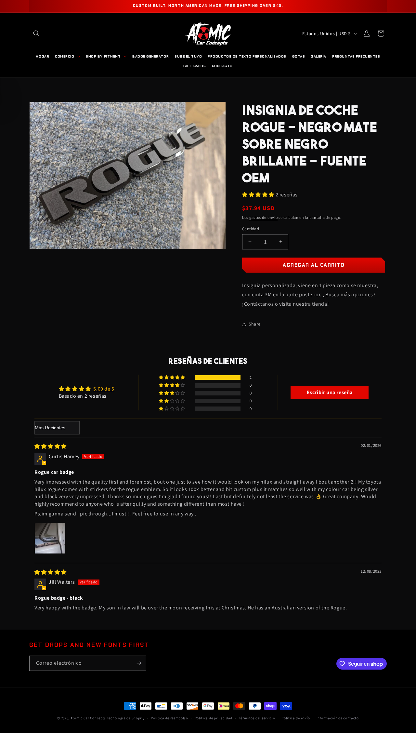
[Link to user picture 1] (50, 538)
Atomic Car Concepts (88, 718)
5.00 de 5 (103, 388)
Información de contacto (338, 718)
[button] (36, 33)
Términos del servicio (257, 718)
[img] (50, 446)
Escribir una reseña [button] (330, 392)
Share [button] (255, 324)
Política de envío (295, 718)
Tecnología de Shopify (126, 718)
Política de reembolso (169, 718)
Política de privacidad (213, 718)
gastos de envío (263, 217)
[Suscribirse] (139, 663)
